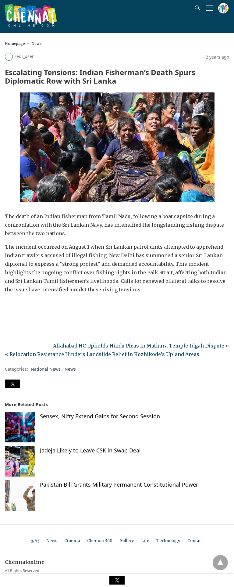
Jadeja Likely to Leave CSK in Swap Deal (90, 450)
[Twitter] (19, 307)
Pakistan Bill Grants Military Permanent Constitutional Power (119, 484)
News (36, 43)
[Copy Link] (39, 307)
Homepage (15, 43)
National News (46, 369)
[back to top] (220, 562)
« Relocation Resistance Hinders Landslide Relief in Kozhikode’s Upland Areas (102, 354)
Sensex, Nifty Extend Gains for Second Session (100, 416)
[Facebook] (10, 307)
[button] (12, 384)
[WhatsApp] (29, 307)
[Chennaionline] (31, 24)
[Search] (196, 8)
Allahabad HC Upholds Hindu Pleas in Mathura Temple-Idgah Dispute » (141, 346)
